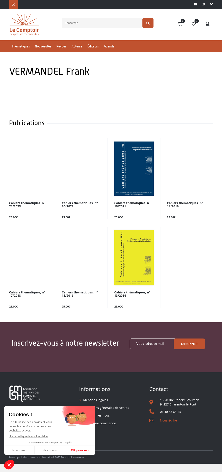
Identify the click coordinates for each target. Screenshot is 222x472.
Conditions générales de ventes (106, 408)
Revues (61, 46)
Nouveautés (43, 46)
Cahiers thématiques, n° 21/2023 (27, 204)
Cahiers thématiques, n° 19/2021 (132, 204)
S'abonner (189, 344)
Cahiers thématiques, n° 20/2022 (80, 204)
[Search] (147, 23)
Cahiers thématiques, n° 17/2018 (27, 294)
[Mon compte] (207, 24)
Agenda (109, 46)
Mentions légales (95, 400)
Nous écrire (168, 420)
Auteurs (77, 46)
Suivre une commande (99, 423)
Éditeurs (93, 46)
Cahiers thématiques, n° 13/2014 (132, 294)
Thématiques (21, 46)
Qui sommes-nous (96, 415)
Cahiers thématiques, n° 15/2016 (80, 294)
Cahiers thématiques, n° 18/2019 (185, 204)
